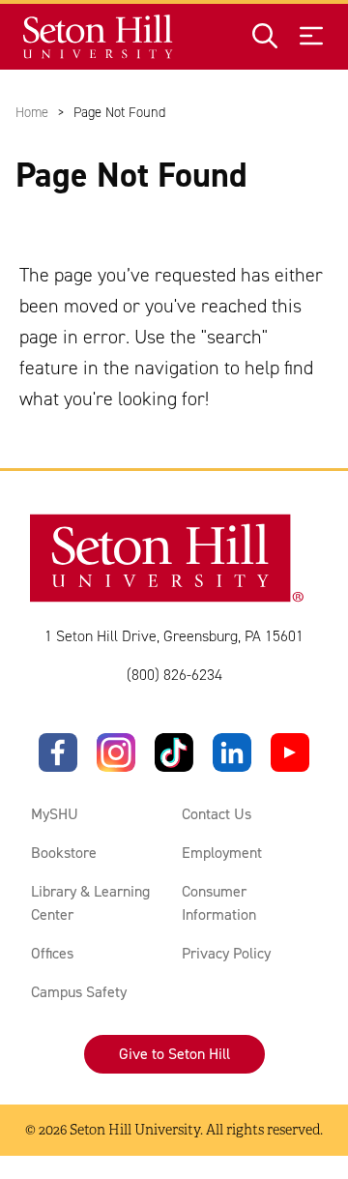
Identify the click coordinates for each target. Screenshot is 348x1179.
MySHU (54, 814)
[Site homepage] (98, 37)
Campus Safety (79, 992)
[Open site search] (265, 37)
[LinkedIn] (232, 752)
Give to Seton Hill (174, 1054)
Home (31, 112)
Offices (52, 953)
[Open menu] (311, 37)
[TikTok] (174, 752)
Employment (222, 852)
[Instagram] (116, 752)
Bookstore (64, 852)
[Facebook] (58, 752)
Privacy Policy (226, 953)
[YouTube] (290, 752)
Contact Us (216, 814)
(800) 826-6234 (174, 674)
